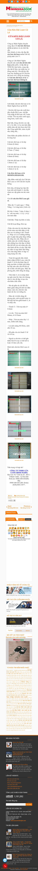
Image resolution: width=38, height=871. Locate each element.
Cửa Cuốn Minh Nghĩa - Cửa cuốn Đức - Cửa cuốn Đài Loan (14, 868)
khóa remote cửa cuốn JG (20, 713)
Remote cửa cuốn (11, 781)
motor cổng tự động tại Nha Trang (18, 718)
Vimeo (26, 1)
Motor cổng (25, 682)
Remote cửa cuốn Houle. (22, 690)
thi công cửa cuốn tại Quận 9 (21, 728)
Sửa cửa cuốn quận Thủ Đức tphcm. (22, 698)
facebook (9, 1)
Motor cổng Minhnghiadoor (14, 782)
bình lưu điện (25, 705)
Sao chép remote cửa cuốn (17, 697)
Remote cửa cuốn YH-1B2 (20, 691)
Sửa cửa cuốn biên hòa (13, 779)
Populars (10, 630)
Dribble (23, 1)
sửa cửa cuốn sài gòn (19, 725)
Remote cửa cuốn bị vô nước (15, 693)
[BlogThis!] (11, 500)
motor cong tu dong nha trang (23, 715)
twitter (12, 1)
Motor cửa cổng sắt (18, 742)
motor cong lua (13, 715)
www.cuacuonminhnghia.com (18, 820)
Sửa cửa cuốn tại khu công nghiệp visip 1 (19, 702)
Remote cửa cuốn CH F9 (26, 688)
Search (31, 21)
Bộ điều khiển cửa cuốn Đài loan (23, 672)
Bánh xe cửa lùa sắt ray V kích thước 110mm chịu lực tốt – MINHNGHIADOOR (22, 753)
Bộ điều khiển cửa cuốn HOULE (17, 675)
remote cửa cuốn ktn (10, 721)
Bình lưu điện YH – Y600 (11, 670)
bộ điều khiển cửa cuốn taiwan (19, 708)
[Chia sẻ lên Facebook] (14, 500)
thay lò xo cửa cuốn (10, 728)
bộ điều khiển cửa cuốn (19, 710)
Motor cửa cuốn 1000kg (12, 685)
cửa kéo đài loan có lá (20, 495)
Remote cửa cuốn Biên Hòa (15, 688)
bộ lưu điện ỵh (9, 708)
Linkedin (18, 1)
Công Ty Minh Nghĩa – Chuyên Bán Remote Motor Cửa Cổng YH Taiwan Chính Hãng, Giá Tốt (22, 843)
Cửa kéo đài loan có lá (19, 98)
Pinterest (20, 1)
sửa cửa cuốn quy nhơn (18, 723)
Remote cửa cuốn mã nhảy (16, 637)
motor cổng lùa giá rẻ (22, 716)
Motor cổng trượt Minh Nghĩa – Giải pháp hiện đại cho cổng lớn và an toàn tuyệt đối (22, 831)
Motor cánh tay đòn (17, 681)
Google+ (15, 1)
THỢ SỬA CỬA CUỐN (12, 784)
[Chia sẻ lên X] (13, 500)
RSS (29, 1)
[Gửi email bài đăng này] (9, 500)
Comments (19, 630)
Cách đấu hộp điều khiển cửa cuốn (22, 680)
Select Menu (8, 21)
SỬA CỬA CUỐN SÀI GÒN (13, 788)
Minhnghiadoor (24, 869)
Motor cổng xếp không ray (19, 683)
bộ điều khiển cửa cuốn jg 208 (22, 712)
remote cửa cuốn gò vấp (25, 720)
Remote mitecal (28, 695)
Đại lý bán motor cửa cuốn (20, 730)
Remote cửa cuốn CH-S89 (11, 690)
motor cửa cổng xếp (14, 720)
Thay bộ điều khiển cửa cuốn (16, 705)
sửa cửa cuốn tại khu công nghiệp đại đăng (23, 726)
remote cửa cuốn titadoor (21, 721)
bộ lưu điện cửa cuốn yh (24, 707)
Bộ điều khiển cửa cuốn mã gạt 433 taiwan (19, 677)
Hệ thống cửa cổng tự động (20, 764)
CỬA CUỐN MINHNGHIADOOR (14, 786)
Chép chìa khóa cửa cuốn (22, 678)
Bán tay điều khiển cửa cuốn (22, 670)
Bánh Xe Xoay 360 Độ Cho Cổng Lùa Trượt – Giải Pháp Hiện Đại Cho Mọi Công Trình (22, 856)
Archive (28, 630)
